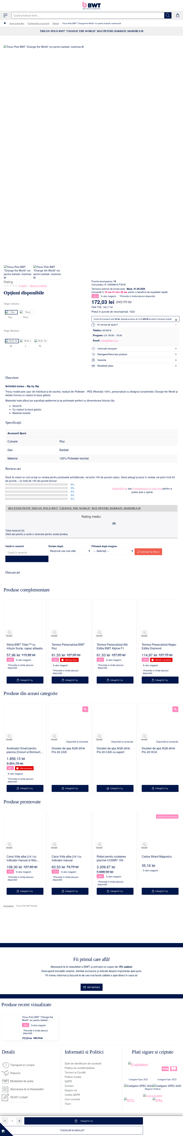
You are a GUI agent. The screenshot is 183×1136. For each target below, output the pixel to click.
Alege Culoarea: (12, 303)
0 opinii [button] (23, 285)
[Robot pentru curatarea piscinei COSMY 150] (115, 833)
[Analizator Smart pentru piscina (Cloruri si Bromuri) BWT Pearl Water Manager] (25, 724)
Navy (25, 317)
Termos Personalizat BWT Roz (68, 646)
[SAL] (167, 1103)
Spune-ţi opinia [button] (38, 285)
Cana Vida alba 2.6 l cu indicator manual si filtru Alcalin (22, 858)
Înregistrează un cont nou (147, 488)
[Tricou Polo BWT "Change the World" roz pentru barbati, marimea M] (12, 1025)
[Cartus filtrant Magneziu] (160, 833)
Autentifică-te (119, 488)
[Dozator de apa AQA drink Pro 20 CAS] (70, 724)
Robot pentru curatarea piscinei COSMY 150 (111, 858)
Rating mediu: (91, 516)
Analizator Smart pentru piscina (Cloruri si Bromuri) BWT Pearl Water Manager (24, 750)
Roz (10, 317)
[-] (5, 1120)
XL (40, 346)
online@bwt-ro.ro (109, 340)
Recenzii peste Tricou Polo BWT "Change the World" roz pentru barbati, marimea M (74, 508)
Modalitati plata (105, 365)
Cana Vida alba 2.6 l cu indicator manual (66, 858)
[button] (83, 1121)
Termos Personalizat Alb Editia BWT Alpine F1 (112, 646)
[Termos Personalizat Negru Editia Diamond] (160, 621)
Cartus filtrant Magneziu (157, 856)
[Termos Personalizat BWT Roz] (70, 621)
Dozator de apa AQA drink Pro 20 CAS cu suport (113, 750)
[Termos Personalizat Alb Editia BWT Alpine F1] (115, 621)
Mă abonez (93, 987)
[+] (19, 1120)
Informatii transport (107, 348)
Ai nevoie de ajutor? (107, 324)
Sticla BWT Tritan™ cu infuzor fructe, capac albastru (25, 646)
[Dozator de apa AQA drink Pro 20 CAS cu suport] (115, 724)
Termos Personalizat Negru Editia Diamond (159, 646)
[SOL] (138, 1103)
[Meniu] (5, 15)
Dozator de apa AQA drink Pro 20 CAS (68, 750)
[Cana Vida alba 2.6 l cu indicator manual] (70, 833)
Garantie (101, 360)
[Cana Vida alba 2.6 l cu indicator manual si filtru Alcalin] (25, 833)
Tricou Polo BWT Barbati (26, 905)
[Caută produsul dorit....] (167, 15)
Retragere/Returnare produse (112, 354)
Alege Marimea (11, 330)
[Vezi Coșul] (177, 15)
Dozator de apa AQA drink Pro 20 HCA (158, 750)
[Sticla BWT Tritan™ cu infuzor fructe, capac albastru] (25, 621)
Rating (8, 282)
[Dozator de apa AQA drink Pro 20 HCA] (160, 724)
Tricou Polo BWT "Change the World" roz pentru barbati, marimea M (37, 1019)
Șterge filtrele (149, 551)
